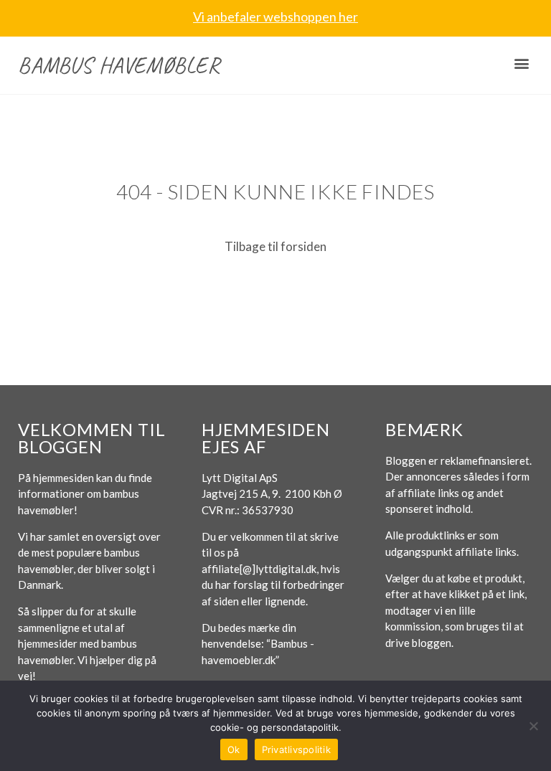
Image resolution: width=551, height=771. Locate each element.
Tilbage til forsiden (275, 246)
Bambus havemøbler (119, 65)
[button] (521, 63)
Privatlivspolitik (296, 749)
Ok (233, 749)
